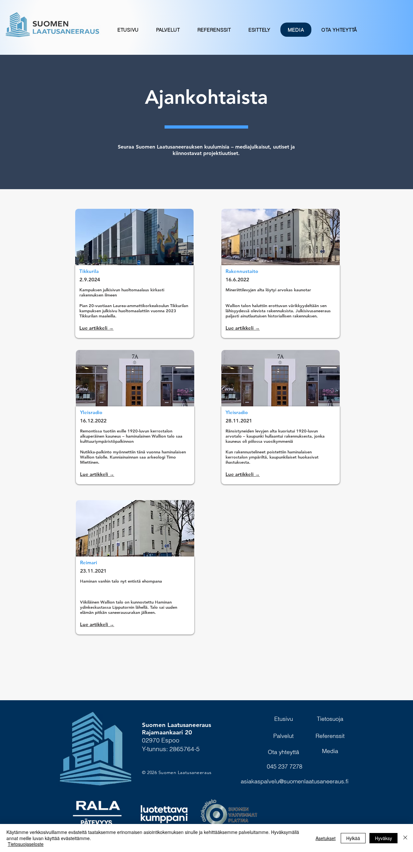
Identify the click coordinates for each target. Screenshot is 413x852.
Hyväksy (383, 838)
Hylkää (353, 838)
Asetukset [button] (326, 838)
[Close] (405, 838)
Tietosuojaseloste (26, 844)
